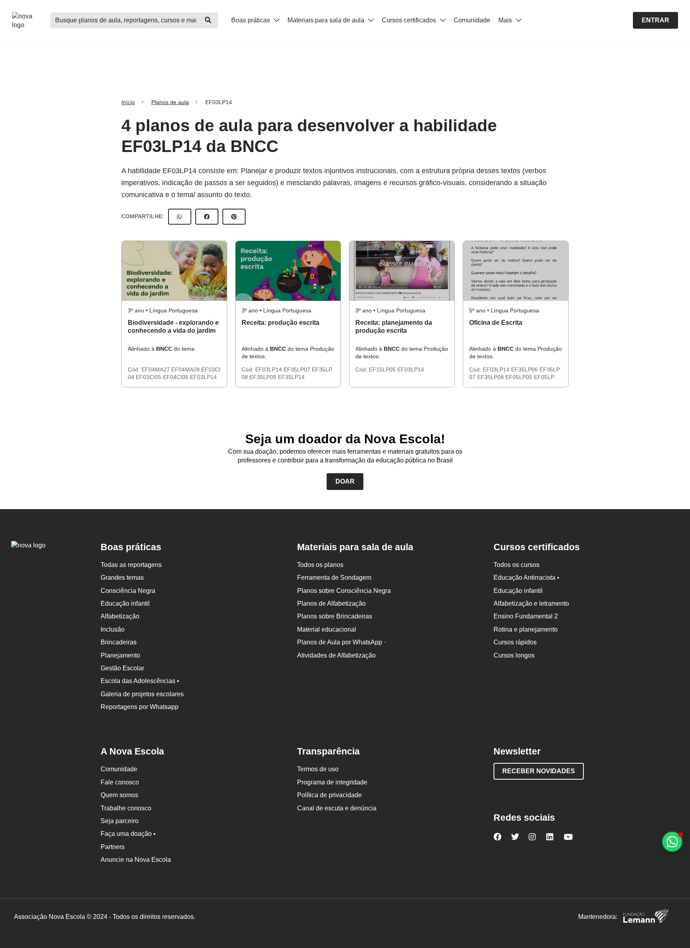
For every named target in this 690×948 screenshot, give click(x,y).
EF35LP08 (491, 377)
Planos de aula (170, 102)
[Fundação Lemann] (645, 917)
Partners (113, 846)
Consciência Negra (128, 590)
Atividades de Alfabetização (336, 655)
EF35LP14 (291, 377)
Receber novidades (538, 771)
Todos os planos (320, 564)
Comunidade (472, 20)
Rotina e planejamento (526, 629)
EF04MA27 (156, 369)
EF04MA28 (186, 369)
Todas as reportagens (131, 564)
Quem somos (119, 795)
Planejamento (120, 655)
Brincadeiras (119, 642)
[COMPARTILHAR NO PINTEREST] (234, 217)
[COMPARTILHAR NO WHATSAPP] (179, 217)
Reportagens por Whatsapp (139, 706)
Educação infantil (125, 603)
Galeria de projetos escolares (142, 694)
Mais (506, 20)
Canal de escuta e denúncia (337, 808)
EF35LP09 (264, 377)
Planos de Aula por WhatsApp (341, 642)
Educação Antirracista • (526, 577)
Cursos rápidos (515, 642)
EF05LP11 (547, 377)
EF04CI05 (176, 377)
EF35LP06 (525, 369)
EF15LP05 (383, 369)
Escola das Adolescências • (140, 680)
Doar (345, 481)
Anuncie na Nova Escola (136, 859)
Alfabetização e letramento (531, 603)
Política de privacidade (329, 795)
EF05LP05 (520, 377)
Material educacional (326, 629)
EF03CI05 (149, 377)
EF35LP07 (298, 369)
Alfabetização (120, 616)
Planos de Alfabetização (331, 603)
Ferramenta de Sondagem (334, 577)
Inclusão (113, 629)
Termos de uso (318, 769)
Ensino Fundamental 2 (526, 616)
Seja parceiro (120, 821)
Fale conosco (120, 782)
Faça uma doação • (128, 833)
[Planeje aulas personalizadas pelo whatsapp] (672, 841)
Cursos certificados (410, 20)
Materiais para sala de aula (327, 20)
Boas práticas (251, 20)
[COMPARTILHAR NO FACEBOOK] (206, 217)
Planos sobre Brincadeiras (334, 616)
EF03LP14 (203, 377)
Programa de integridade (332, 782)
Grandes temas (122, 577)
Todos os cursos (516, 564)
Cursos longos (514, 655)
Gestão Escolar (122, 668)
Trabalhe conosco (126, 808)
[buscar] (208, 20)
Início (128, 102)
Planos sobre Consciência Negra (344, 590)
